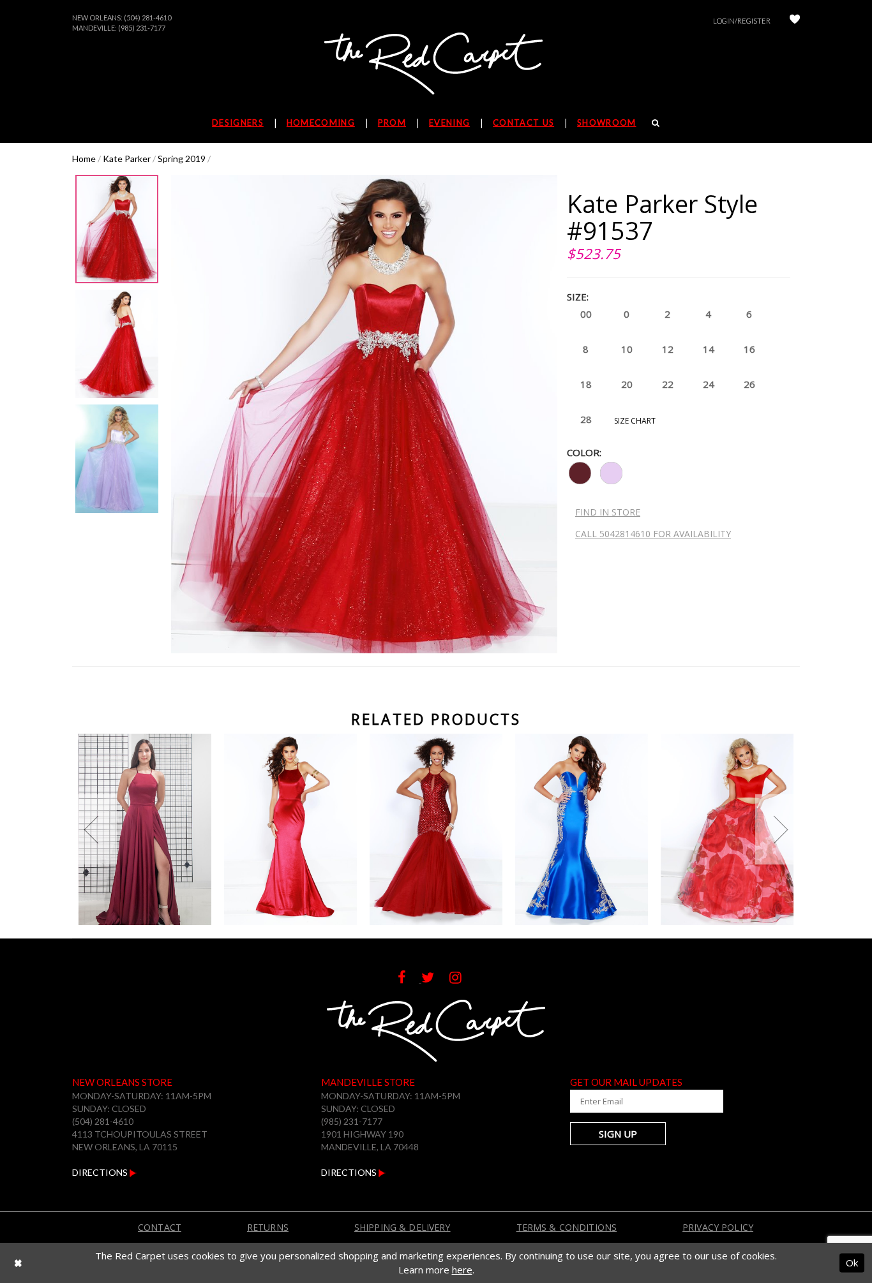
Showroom (606, 122)
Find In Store (607, 512)
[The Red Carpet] (436, 64)
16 (749, 349)
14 (708, 349)
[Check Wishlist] (795, 21)
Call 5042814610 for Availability (653, 534)
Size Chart (635, 420)
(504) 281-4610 (147, 17)
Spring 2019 (182, 158)
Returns (268, 1227)
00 (586, 314)
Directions (101, 1172)
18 (586, 384)
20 (627, 384)
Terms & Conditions (566, 1227)
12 (667, 349)
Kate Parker (127, 158)
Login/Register (742, 21)
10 (627, 349)
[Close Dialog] (18, 1263)
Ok (852, 1262)
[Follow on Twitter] (435, 979)
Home (84, 158)
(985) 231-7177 (141, 28)
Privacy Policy (717, 1227)
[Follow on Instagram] (461, 979)
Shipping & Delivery (402, 1227)
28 (586, 419)
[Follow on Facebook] (409, 979)
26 (749, 384)
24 (708, 384)
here (462, 1269)
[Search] (655, 122)
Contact (159, 1227)
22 (667, 384)
